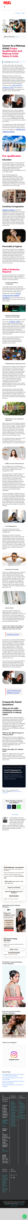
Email (3, 1124)
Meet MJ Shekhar (14, 894)
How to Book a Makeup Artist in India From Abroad (12, 1076)
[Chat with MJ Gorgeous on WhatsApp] (24, 1216)
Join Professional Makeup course (14, 691)
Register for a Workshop (22, 1112)
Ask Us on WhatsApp (22, 1115)
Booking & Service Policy (5, 1188)
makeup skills (14, 321)
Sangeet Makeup (13, 1112)
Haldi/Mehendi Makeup (14, 1115)
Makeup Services (16, 791)
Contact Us (4, 1184)
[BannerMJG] (14, 305)
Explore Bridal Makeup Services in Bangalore (14, 890)
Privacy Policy (14, 1202)
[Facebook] (16, 1173)
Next (23, 13)
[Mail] (11, 1175)
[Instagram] (11, 1173)
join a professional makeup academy (11, 295)
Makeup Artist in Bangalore (14, 1122)
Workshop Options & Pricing (22, 1107)
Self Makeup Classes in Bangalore (22, 1102)
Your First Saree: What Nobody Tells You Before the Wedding (13, 1080)
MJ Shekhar (7, 790)
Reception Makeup (14, 1106)
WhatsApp (5, 1121)
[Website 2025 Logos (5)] (7, 2)
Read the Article (13, 634)
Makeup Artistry (8, 210)
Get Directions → (5, 1149)
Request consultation (14, 885)
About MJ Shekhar (5, 1174)
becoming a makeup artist (12, 86)
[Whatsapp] (13, 1173)
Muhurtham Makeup (14, 1109)
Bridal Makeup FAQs (4, 1181)
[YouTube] (14, 1175)
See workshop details (14, 950)
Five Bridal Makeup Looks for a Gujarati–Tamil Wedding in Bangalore (13, 1073)
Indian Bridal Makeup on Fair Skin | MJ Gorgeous (12, 1083)
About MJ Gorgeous (5, 1177)
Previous (18, 13)
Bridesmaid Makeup (14, 1118)
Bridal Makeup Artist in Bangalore (14, 1102)
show (17, 36)
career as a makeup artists (13, 130)
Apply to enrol (14, 947)
